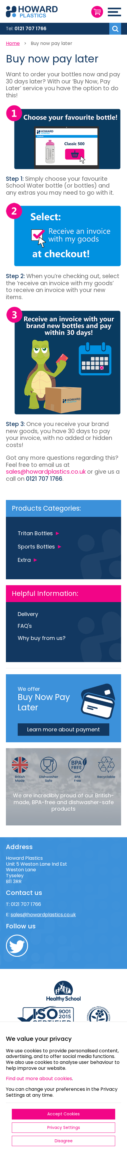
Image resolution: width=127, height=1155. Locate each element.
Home (13, 43)
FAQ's (25, 626)
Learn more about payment (63, 729)
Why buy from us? (42, 638)
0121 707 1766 (30, 28)
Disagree (64, 1141)
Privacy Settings (63, 1127)
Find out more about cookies (39, 1078)
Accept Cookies (63, 1114)
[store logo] (46, 12)
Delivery (28, 614)
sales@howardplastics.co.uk (46, 472)
